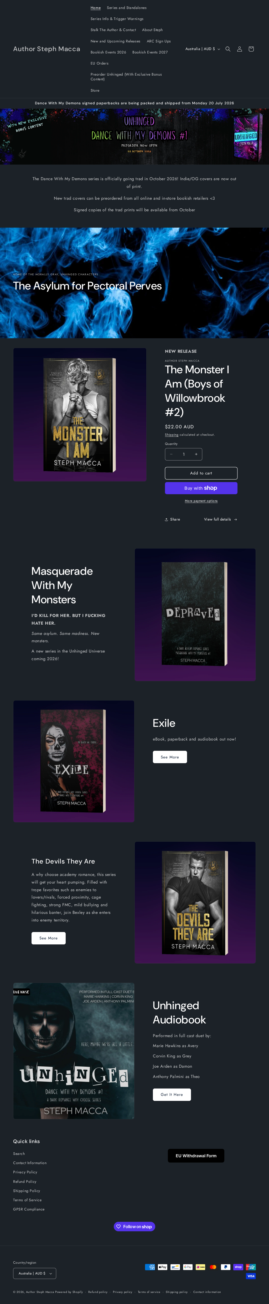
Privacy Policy (25, 1172)
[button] (228, 49)
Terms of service (149, 1292)
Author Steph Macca (40, 1292)
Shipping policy (177, 1292)
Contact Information (29, 1162)
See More (170, 757)
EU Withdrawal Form (196, 1155)
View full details (217, 519)
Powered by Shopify (69, 1292)
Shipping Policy (26, 1190)
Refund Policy (25, 1181)
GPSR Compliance (29, 1209)
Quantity (171, 443)
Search (19, 1153)
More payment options (201, 500)
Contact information (207, 1292)
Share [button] (175, 519)
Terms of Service (27, 1200)
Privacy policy (122, 1292)
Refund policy (97, 1292)
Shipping (172, 434)
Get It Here (172, 1094)
